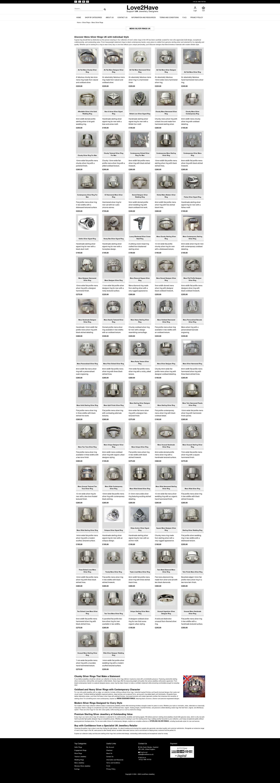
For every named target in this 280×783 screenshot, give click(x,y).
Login (195, 11)
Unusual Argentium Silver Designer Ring (166, 612)
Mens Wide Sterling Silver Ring (87, 530)
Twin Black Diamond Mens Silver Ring (166, 571)
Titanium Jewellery (80, 756)
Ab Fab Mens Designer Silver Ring (113, 71)
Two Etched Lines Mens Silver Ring (87, 612)
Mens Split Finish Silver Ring (114, 405)
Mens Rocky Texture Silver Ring (140, 362)
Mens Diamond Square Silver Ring (140, 279)
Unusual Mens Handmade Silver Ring (192, 612)
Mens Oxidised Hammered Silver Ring (166, 321)
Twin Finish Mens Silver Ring (192, 572)
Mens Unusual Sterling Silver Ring (192, 446)
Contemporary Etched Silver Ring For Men (139, 154)
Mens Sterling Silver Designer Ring (140, 404)
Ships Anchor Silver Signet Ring (140, 529)
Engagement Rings (80, 750)
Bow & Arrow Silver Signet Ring (114, 112)
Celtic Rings (78, 747)
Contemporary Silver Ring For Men (87, 196)
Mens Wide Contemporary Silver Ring (113, 487)
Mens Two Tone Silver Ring (87, 447)
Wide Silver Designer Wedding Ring (113, 654)
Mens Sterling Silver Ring (166, 405)
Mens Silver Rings (97, 22)
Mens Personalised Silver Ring (87, 364)
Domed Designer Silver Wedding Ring (140, 196)
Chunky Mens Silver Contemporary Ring (192, 112)
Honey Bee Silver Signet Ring (114, 239)
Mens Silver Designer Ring (166, 364)
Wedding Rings (79, 760)
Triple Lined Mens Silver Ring (140, 572)
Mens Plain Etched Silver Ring (113, 364)
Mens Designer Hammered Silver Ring (87, 279)
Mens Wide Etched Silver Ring (140, 488)
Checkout (109, 750)
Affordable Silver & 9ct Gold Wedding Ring (87, 112)
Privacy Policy (196, 17)
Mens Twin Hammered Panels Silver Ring (192, 404)
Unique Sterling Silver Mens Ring (139, 612)
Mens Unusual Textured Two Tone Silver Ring (87, 487)
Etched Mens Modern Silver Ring (166, 196)
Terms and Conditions (169, 17)
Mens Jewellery (79, 763)
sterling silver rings (159, 721)
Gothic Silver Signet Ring (87, 239)
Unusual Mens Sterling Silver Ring (87, 654)
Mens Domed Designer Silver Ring (166, 279)
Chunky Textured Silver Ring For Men (113, 154)
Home (78, 17)
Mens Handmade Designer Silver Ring (87, 321)
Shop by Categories (93, 17)
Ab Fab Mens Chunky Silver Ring (87, 71)
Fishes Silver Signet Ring (192, 197)
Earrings (77, 769)
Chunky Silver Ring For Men (87, 155)
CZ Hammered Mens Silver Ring (114, 196)
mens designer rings (126, 698)
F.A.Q (184, 17)
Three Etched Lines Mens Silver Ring (87, 571)
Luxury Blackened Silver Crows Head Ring (139, 237)
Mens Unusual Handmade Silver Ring (166, 446)
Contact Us (122, 17)
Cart (203, 11)
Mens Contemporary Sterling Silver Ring (192, 237)
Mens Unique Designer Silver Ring (113, 446)
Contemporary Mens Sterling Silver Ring (166, 154)
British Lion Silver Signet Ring (140, 114)
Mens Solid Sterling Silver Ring (87, 405)
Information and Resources (143, 17)
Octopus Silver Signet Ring (113, 530)
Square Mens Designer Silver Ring (166, 529)
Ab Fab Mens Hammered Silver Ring (139, 71)
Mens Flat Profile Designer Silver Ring (192, 279)
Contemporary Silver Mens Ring (192, 154)
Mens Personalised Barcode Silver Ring (192, 321)
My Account (110, 747)
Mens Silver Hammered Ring (192, 364)
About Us (110, 17)
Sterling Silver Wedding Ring (192, 530)
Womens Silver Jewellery (82, 766)
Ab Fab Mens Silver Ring (192, 72)
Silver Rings (86, 22)
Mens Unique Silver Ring (139, 447)
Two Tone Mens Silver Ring (113, 613)
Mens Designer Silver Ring (114, 280)
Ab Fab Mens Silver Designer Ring (166, 71)
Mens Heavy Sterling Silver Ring (140, 321)
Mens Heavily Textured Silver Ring (113, 321)
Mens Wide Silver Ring (192, 488)
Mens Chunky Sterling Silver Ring (166, 237)
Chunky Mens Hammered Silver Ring (166, 112)
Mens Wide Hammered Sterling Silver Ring (166, 487)
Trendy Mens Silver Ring (113, 572)
